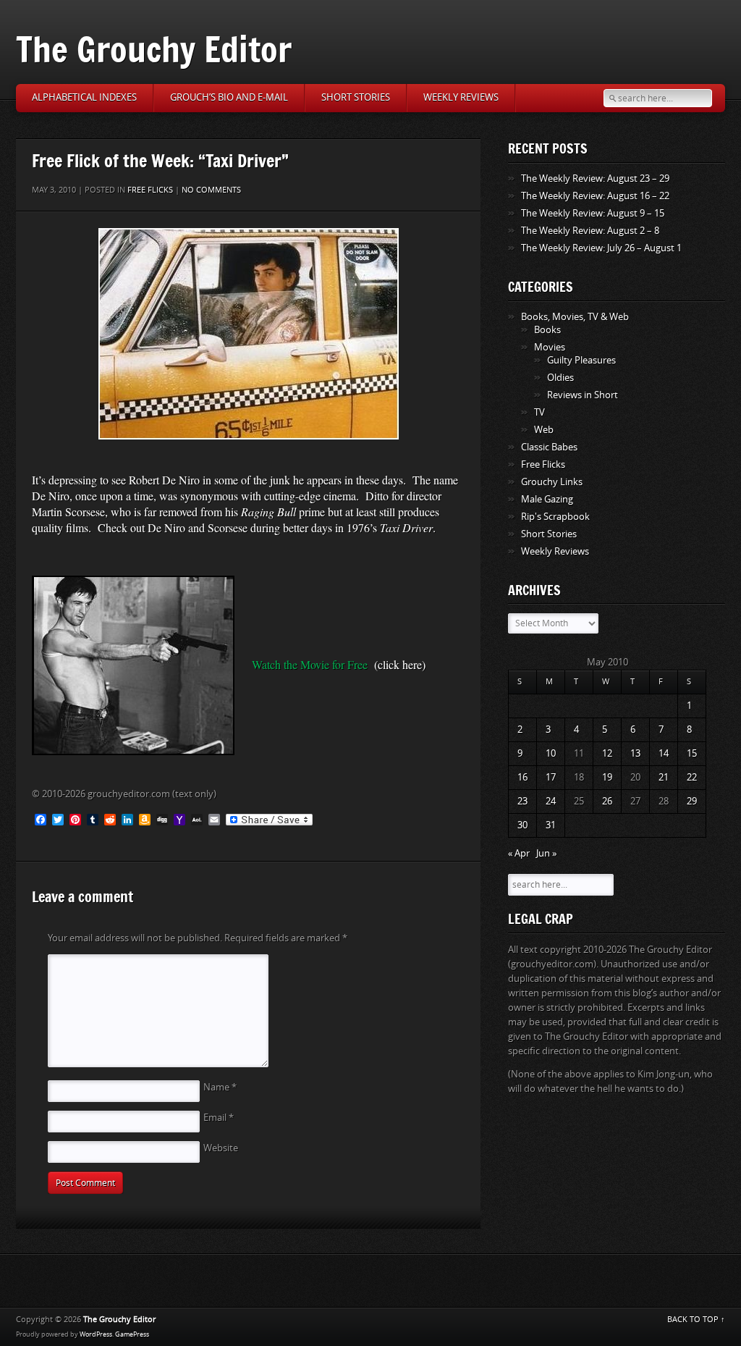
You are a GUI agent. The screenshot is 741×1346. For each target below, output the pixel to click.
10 (551, 753)
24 (551, 801)
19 (607, 777)
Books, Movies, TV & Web (575, 316)
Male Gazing (547, 499)
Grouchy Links (552, 481)
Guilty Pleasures (581, 360)
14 (664, 753)
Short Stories (355, 97)
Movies (549, 347)
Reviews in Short (582, 395)
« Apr (519, 853)
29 (692, 801)
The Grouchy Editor (154, 48)
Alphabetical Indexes (84, 97)
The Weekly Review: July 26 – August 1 (601, 248)
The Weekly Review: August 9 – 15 (592, 213)
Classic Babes (549, 447)
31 (551, 825)
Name (220, 1087)
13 (635, 753)
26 (607, 801)
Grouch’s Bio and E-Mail (229, 97)
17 (551, 777)
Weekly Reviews (461, 97)
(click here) (399, 664)
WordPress (96, 1334)
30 (522, 825)
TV (539, 412)
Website (220, 1148)
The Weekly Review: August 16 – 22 (595, 195)
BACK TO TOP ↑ (696, 1319)
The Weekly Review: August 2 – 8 (590, 230)
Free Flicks (150, 190)
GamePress (132, 1334)
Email (218, 1117)
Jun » (546, 853)
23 (522, 801)
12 (607, 753)
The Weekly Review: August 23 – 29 (595, 178)
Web (544, 429)
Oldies (560, 377)
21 (664, 777)
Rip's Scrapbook (555, 516)
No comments (211, 190)
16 (522, 777)
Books (547, 329)
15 (692, 753)
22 (692, 777)
